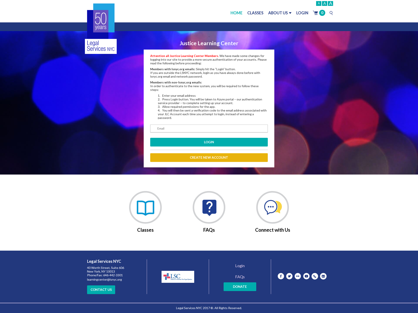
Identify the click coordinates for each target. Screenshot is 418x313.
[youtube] (306, 276)
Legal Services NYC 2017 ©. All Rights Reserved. (209, 308)
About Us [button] (278, 12)
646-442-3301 (113, 275)
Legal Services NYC (104, 261)
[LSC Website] (178, 276)
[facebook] (281, 276)
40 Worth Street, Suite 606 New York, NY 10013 (105, 269)
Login (302, 12)
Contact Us (101, 289)
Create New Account (209, 157)
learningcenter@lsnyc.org (104, 279)
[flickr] (298, 276)
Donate (240, 286)
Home (237, 12)
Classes (255, 12)
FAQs (240, 276)
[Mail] (323, 276)
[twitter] (289, 276)
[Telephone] (315, 276)
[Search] (331, 13)
